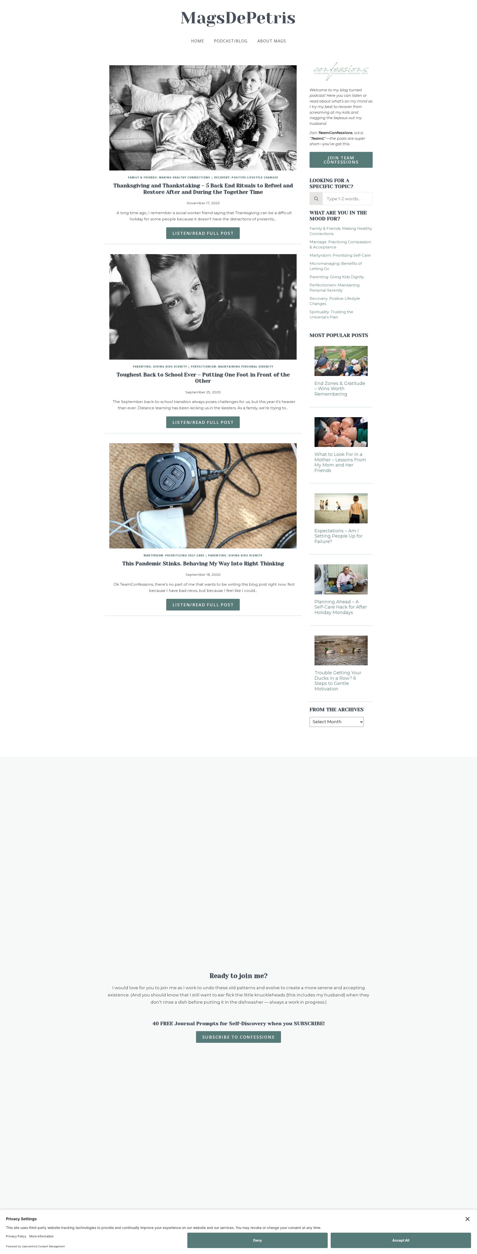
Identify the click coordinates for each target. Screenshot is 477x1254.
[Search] (316, 198)
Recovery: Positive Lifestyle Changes (246, 177)
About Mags (271, 41)
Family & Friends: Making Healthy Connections (169, 177)
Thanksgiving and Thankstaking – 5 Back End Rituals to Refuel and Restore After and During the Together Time (203, 189)
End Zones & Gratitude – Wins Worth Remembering (340, 389)
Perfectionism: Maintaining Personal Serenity (232, 366)
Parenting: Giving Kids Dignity (160, 366)
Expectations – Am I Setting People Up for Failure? (338, 536)
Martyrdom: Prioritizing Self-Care (174, 555)
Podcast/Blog (230, 41)
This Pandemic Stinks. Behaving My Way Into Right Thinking (203, 564)
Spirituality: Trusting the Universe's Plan (331, 314)
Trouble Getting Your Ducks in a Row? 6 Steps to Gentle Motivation (338, 681)
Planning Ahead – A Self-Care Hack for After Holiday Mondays (341, 607)
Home (197, 41)
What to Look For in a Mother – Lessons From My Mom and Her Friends (340, 462)
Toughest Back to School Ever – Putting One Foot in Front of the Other (203, 378)
